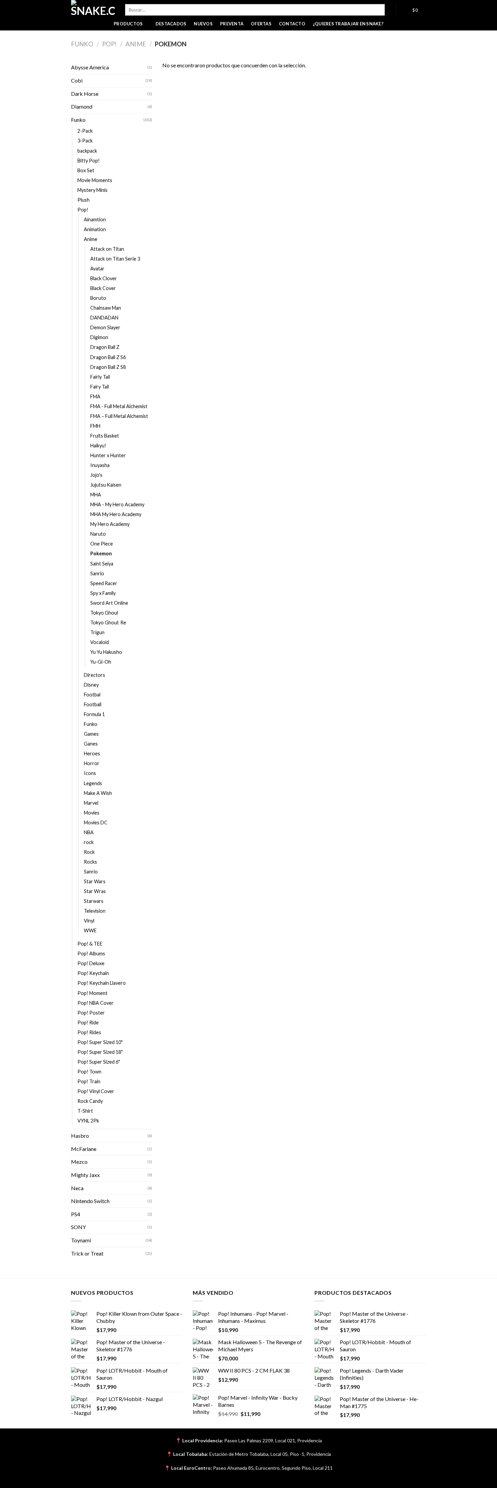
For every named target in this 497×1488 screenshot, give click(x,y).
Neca (77, 1188)
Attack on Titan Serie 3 (115, 259)
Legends (93, 783)
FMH (95, 426)
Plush (83, 200)
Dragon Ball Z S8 (108, 367)
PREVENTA (231, 23)
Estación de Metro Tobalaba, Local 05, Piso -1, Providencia (270, 1454)
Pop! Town (89, 1071)
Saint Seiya (101, 564)
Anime (135, 44)
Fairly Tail (100, 377)
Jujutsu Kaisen (105, 485)
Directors (94, 675)
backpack (87, 151)
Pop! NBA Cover (95, 1003)
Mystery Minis (92, 190)
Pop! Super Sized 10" (100, 1042)
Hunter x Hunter (108, 455)
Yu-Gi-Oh (100, 662)
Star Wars (94, 881)
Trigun (97, 632)
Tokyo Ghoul (104, 613)
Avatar (97, 268)
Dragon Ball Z (104, 347)
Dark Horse (84, 93)
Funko (82, 44)
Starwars (93, 901)
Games (91, 734)
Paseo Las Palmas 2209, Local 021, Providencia (273, 1440)
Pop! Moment (92, 993)
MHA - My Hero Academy (117, 504)
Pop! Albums (91, 953)
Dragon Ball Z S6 (108, 357)
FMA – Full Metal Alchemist (119, 416)
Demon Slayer (105, 327)
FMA (95, 396)
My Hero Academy (109, 524)
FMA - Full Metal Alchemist (118, 406)
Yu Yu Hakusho (106, 652)
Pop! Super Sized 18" (100, 1052)
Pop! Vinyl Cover (95, 1091)
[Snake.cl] (93, 8)
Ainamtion (95, 219)
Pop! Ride (88, 1022)
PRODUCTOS (128, 23)
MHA (95, 494)
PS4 (75, 1214)
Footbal (92, 694)
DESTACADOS (171, 23)
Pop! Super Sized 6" (98, 1062)
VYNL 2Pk (88, 1121)
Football (92, 704)
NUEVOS (203, 23)
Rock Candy (90, 1101)
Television (94, 911)
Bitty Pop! (88, 160)
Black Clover (103, 278)
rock (89, 842)
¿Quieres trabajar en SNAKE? (348, 23)
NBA (89, 832)
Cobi (76, 80)
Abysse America (90, 67)
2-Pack (85, 131)
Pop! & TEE (89, 944)
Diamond (81, 106)
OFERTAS (261, 23)
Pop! (109, 44)
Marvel (91, 803)
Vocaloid (99, 642)
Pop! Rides (89, 1032)
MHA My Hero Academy (115, 514)
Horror (91, 763)
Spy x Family (103, 593)
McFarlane (83, 1149)
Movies (91, 813)
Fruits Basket (104, 436)
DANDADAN (104, 317)
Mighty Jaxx (85, 1175)
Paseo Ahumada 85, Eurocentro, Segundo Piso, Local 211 (273, 1468)
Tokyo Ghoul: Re (108, 622)
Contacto (292, 23)
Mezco (79, 1161)
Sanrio (97, 573)
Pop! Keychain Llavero (101, 983)
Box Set (85, 170)
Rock (89, 852)
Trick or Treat (87, 1253)
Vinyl (89, 921)
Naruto (98, 534)
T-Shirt (85, 1111)
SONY (78, 1227)
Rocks (90, 862)
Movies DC (96, 822)
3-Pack (85, 140)
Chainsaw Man (105, 308)
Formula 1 (94, 714)
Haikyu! (98, 445)
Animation (95, 229)
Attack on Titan (107, 249)
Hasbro (80, 1135)
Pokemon (101, 553)
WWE (90, 930)
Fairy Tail (99, 387)
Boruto (98, 298)
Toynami (81, 1240)
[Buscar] (390, 10)
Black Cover (103, 288)
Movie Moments (94, 180)
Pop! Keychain (93, 973)
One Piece (101, 544)
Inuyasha (100, 465)
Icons (90, 773)
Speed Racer (103, 583)
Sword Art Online (109, 603)
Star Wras (95, 891)
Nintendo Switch (90, 1201)
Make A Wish (98, 793)
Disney (91, 685)
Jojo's (96, 475)
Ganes (91, 744)
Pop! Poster (91, 1013)
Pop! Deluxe (90, 963)
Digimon (99, 337)
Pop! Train (88, 1081)
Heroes (92, 753)
